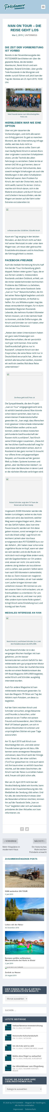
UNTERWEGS (31, 35)
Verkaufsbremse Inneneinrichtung (28, 1025)
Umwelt (40, 1048)
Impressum (18, 1109)
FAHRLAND (27, 1058)
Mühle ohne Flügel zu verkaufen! (27, 1056)
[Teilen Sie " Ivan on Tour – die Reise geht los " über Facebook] (21, 829)
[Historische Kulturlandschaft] (8, 1037)
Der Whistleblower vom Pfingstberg (28, 1066)
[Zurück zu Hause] (24, 968)
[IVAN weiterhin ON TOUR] (24, 876)
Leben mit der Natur (14, 925)
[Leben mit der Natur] (24, 909)
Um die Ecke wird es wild (23, 1046)
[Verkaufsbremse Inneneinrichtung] (8, 1027)
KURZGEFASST (37, 1058)
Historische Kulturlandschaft (25, 1036)
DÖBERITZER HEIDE (30, 1048)
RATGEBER (27, 1028)
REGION (15, 1071)
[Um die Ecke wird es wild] (8, 1047)
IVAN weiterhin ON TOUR (16, 891)
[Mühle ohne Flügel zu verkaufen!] (8, 1058)
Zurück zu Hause (12, 972)
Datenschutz (30, 1109)
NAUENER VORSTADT (30, 1069)
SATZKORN (27, 1038)
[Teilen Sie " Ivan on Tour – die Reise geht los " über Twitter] (27, 829)
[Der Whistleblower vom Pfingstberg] (8, 1068)
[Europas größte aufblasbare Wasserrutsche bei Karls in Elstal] (24, 942)
